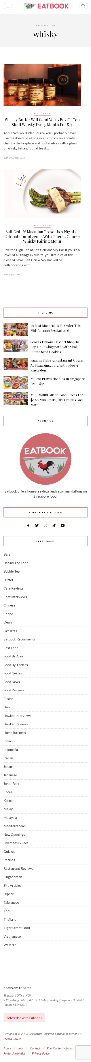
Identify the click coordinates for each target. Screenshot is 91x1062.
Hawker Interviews (17, 716)
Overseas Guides (16, 843)
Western (10, 945)
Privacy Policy (41, 1053)
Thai (7, 911)
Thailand (10, 919)
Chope (8, 614)
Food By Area (13, 656)
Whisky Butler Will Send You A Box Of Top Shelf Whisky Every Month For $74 (42, 122)
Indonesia (11, 750)
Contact (35, 1048)
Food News (42, 113)
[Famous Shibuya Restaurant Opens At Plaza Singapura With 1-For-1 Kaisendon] (16, 365)
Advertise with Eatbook (24, 1017)
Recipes (9, 860)
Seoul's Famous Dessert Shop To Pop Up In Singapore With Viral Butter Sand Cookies (54, 347)
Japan (8, 767)
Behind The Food (16, 563)
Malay (8, 809)
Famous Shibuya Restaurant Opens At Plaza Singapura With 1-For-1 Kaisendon (56, 365)
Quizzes (9, 851)
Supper (9, 894)
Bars (7, 554)
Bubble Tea (12, 571)
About (7, 1048)
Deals (8, 622)
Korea (8, 792)
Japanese (10, 775)
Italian (8, 758)
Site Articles (12, 885)
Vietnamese (12, 936)
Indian (8, 741)
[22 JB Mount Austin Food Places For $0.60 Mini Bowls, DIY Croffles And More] (16, 399)
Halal (7, 707)
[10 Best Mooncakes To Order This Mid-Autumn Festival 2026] (16, 329)
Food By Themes (16, 665)
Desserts (10, 631)
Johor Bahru (12, 784)
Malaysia (10, 817)
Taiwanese (11, 902)
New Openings (14, 834)
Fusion (8, 699)
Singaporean (13, 877)
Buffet (8, 580)
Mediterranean (15, 826)
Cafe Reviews (14, 588)
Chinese (9, 605)
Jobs (20, 1048)
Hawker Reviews (16, 724)
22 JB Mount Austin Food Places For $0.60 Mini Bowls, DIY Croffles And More (56, 400)
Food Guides (13, 673)
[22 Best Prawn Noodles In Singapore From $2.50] (16, 382)
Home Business (15, 733)
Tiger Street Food (17, 928)
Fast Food (11, 648)
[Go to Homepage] (45, 5)
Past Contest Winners (60, 1048)
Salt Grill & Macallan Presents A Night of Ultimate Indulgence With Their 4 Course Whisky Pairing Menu (42, 236)
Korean (9, 801)
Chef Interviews (15, 597)
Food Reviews (14, 690)
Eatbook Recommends (20, 639)
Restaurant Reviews (18, 868)
